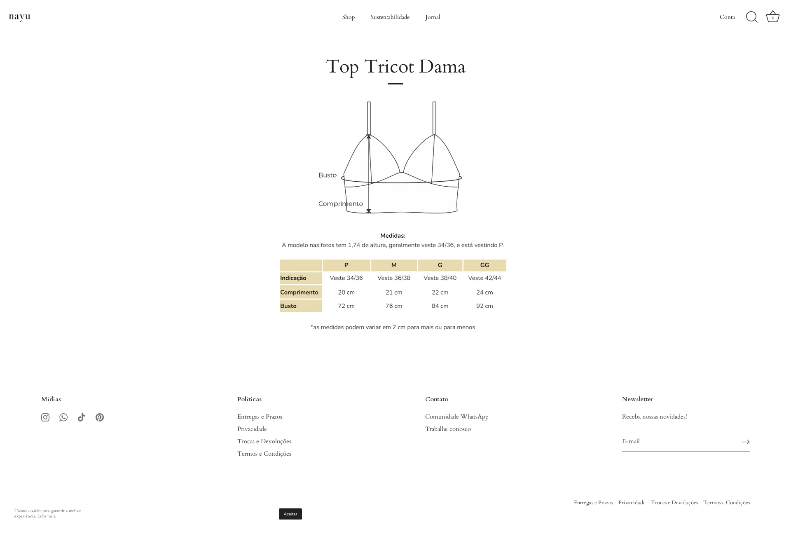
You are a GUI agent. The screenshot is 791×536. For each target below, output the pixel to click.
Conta (727, 17)
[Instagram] (45, 416)
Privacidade (252, 429)
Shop (348, 17)
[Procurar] (752, 17)
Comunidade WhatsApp (457, 416)
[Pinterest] (100, 416)
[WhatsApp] (63, 416)
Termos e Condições (264, 453)
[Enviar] (746, 442)
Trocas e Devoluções (264, 441)
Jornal (433, 17)
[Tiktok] (81, 416)
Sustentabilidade (390, 17)
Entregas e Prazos (259, 416)
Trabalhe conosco (448, 429)
